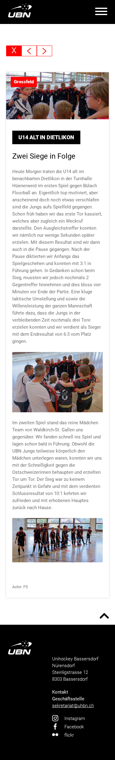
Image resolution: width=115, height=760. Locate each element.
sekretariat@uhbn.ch (73, 705)
